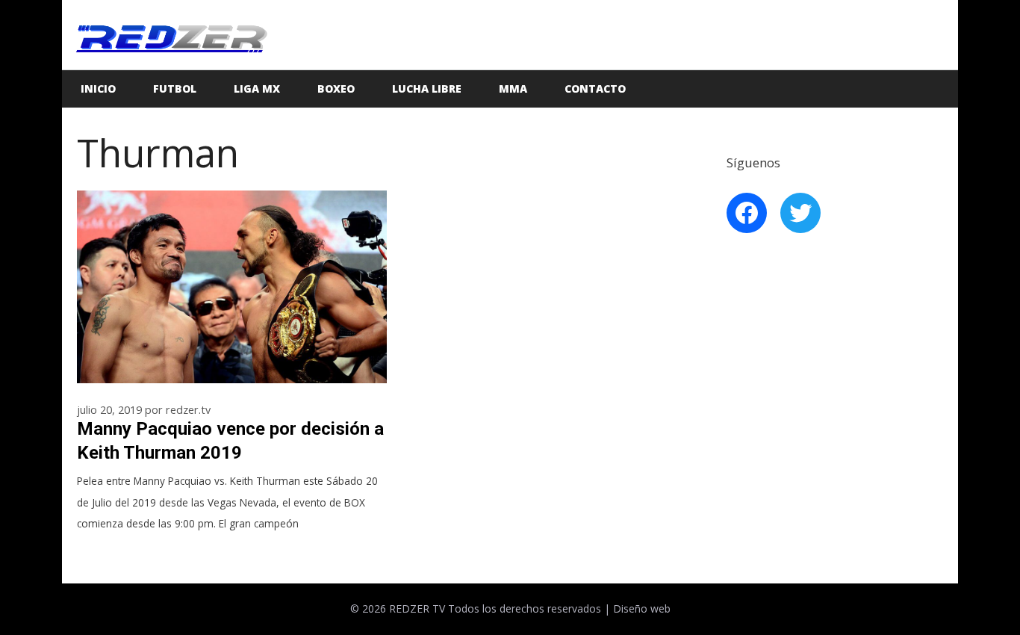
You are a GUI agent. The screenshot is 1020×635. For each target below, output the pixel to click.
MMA (513, 88)
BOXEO (336, 88)
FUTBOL (174, 88)
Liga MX (257, 88)
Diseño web (642, 608)
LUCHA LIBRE (426, 88)
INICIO (98, 88)
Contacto (595, 88)
